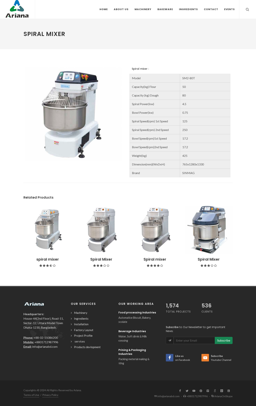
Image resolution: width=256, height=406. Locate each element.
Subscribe (223, 340)
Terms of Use (31, 394)
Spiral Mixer (101, 259)
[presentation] (20, 238)
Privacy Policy (50, 394)
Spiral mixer (155, 259)
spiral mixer (47, 259)
